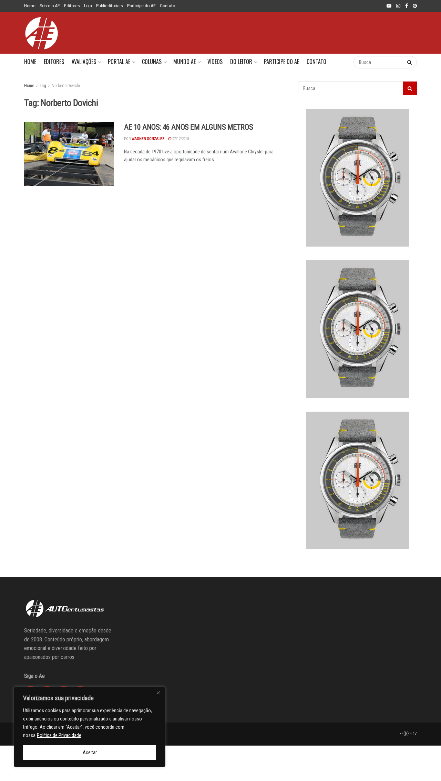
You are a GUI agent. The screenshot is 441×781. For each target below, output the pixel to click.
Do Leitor (241, 61)
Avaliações (84, 61)
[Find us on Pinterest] (415, 6)
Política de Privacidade (59, 735)
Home (29, 5)
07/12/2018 (180, 139)
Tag (43, 85)
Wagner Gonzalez (148, 139)
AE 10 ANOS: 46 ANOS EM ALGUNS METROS (188, 127)
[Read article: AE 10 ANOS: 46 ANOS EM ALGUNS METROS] (69, 154)
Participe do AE (141, 5)
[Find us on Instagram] (398, 6)
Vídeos (215, 61)
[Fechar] (158, 692)
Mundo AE (184, 61)
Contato (167, 5)
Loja (88, 5)
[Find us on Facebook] (406, 6)
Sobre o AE (50, 5)
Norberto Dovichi (66, 85)
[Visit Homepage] (41, 33)
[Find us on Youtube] (389, 6)
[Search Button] (341, 62)
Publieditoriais (109, 5)
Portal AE (119, 61)
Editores (72, 5)
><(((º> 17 (408, 733)
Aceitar (90, 752)
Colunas (152, 61)
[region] (89, 727)
